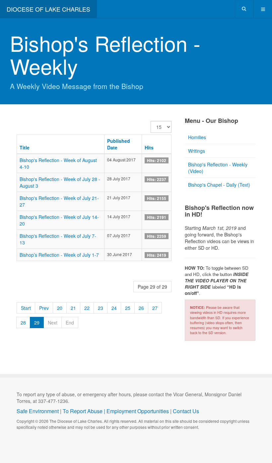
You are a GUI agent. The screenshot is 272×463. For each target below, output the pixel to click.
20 (59, 308)
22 (87, 308)
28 (23, 322)
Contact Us (186, 411)
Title (25, 147)
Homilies (197, 137)
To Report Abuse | (84, 411)
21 (73, 308)
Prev (44, 308)
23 (100, 308)
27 (155, 308)
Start (26, 308)
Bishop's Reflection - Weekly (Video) (217, 167)
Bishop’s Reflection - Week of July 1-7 (59, 254)
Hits (149, 147)
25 (127, 308)
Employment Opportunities (137, 411)
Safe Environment (38, 411)
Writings (196, 150)
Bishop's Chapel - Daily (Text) (219, 184)
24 (114, 308)
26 (141, 308)
